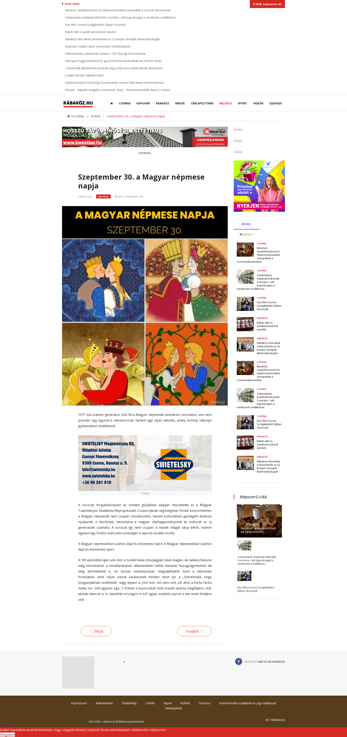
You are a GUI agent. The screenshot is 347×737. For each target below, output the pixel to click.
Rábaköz (162, 103)
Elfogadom (7, 735)
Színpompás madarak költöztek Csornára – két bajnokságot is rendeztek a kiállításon (120, 17)
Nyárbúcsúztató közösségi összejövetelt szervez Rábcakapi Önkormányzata (114, 82)
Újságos (275, 103)
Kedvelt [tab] (248, 234)
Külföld (185, 703)
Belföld (225, 103)
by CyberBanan (275, 720)
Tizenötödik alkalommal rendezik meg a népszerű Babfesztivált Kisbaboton (114, 68)
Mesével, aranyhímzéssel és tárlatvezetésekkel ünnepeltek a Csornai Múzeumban (118, 10)
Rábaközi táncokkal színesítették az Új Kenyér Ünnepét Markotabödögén (112, 39)
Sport (242, 103)
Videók (258, 103)
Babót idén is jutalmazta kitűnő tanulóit (90, 32)
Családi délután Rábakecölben (84, 75)
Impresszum (79, 703)
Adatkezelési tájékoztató (148, 730)
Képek (168, 703)
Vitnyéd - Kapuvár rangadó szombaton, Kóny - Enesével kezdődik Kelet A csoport (117, 90)
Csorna (125, 103)
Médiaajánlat (173, 708)
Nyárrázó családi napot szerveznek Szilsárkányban (97, 46)
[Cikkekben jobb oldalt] (259, 186)
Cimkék (150, 703)
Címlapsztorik (202, 103)
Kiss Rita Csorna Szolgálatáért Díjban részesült (95, 25)
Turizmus (204, 703)
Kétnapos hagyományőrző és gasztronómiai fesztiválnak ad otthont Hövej (113, 61)
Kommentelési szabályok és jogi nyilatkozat (247, 703)
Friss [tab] (247, 224)
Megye (180, 103)
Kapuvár (143, 103)
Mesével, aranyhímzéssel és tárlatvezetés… (258, 530)
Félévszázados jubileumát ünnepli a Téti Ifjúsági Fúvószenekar (105, 54)
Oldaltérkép (129, 703)
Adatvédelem (104, 703)
